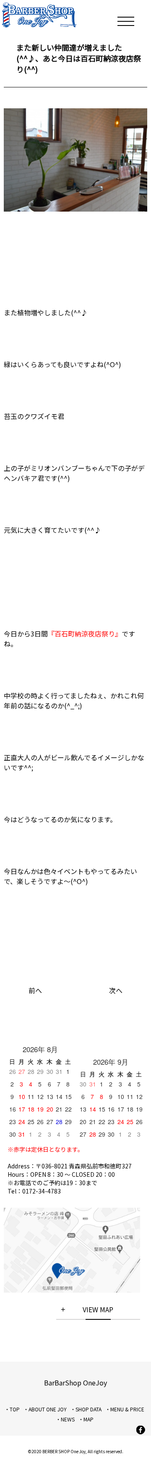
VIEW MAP (98, 1309)
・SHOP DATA (86, 1409)
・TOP (12, 1409)
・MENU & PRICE (124, 1409)
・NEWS (65, 1419)
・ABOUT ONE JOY (45, 1409)
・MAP (86, 1419)
